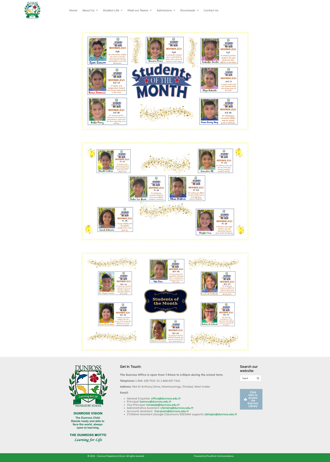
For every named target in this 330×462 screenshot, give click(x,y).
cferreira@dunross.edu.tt (176, 408)
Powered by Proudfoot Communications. (214, 456)
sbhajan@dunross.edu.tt (221, 414)
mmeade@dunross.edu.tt (162, 404)
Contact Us (211, 10)
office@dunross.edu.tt (165, 398)
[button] (90, 10)
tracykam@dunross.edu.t (171, 411)
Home (73, 10)
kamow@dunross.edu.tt (155, 401)
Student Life (111, 10)
